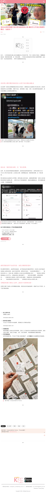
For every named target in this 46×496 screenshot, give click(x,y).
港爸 (24, 426)
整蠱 (19, 426)
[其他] (41, 32)
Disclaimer (36, 488)
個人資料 (9, 426)
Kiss (43, 31)
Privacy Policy (41, 488)
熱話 (2, 32)
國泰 (15, 426)
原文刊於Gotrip (13, 431)
